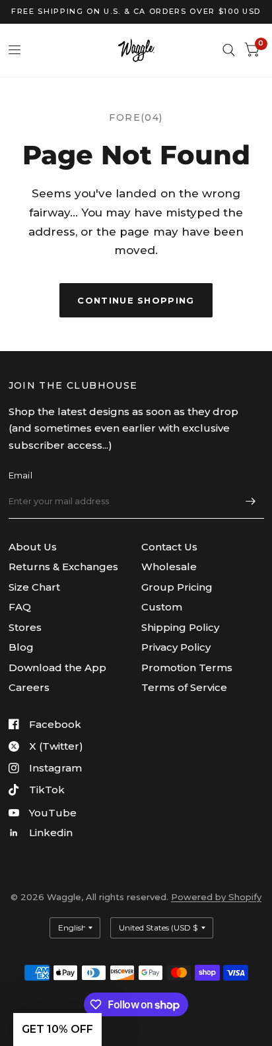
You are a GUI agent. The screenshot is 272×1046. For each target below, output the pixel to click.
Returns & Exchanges (63, 566)
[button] (57, 1029)
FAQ (20, 607)
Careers (29, 687)
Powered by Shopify (216, 897)
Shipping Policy (180, 627)
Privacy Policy (176, 647)
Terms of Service (184, 687)
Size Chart (34, 587)
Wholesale (169, 566)
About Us (33, 546)
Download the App (57, 667)
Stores (25, 627)
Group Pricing (177, 587)
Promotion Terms (186, 667)
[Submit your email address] (251, 501)
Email (20, 475)
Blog (21, 647)
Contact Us (169, 546)
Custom (161, 607)
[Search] (229, 50)
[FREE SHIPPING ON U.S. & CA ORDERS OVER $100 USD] (136, 11)
